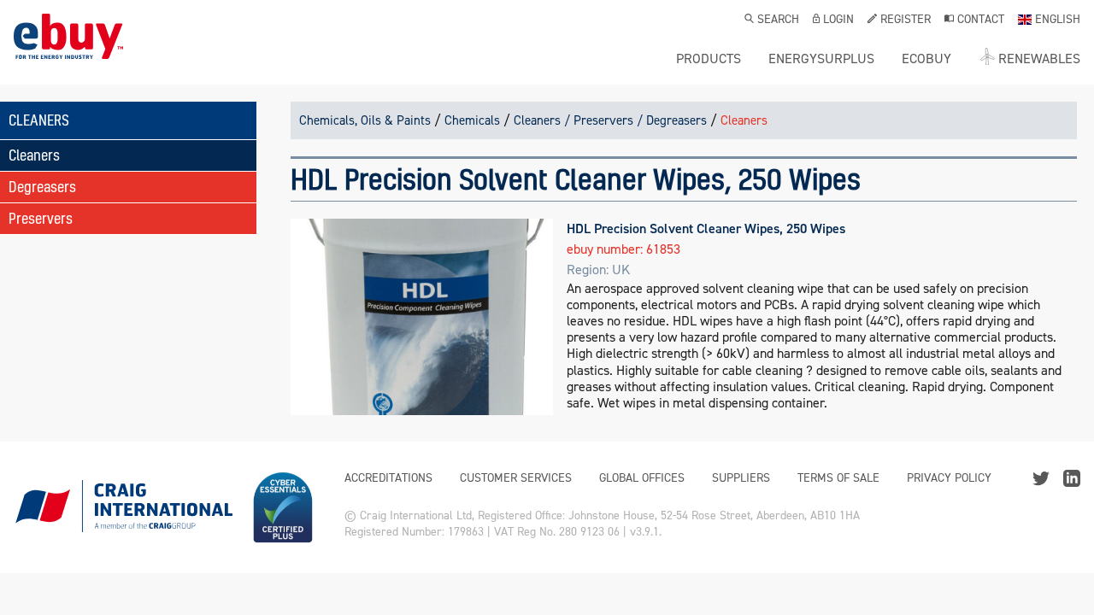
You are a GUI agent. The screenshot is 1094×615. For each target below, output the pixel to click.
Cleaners (34, 155)
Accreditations (388, 478)
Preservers (41, 218)
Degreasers (42, 187)
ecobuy (926, 58)
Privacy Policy (949, 478)
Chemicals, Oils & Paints (365, 120)
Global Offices (642, 478)
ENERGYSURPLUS (821, 58)
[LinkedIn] (1071, 477)
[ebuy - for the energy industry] (68, 49)
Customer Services (516, 478)
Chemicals (472, 120)
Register (905, 20)
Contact (980, 20)
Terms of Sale (838, 478)
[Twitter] (1041, 477)
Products (708, 58)
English (1057, 20)
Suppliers (741, 478)
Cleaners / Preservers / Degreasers (610, 120)
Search (778, 20)
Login (838, 20)
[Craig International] (123, 507)
